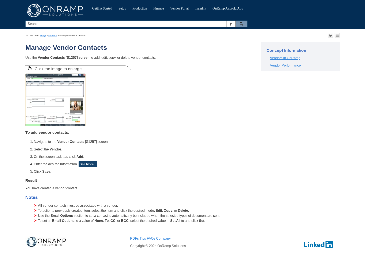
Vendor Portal (179, 8)
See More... (88, 164)
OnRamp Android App (227, 8)
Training (200, 8)
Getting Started (102, 8)
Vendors (52, 35)
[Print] (330, 35)
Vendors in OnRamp (285, 58)
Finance (158, 8)
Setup (122, 8)
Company (163, 238)
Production (139, 8)
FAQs (151, 238)
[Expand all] (337, 35)
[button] (231, 23)
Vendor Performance (285, 65)
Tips (143, 238)
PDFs (134, 238)
